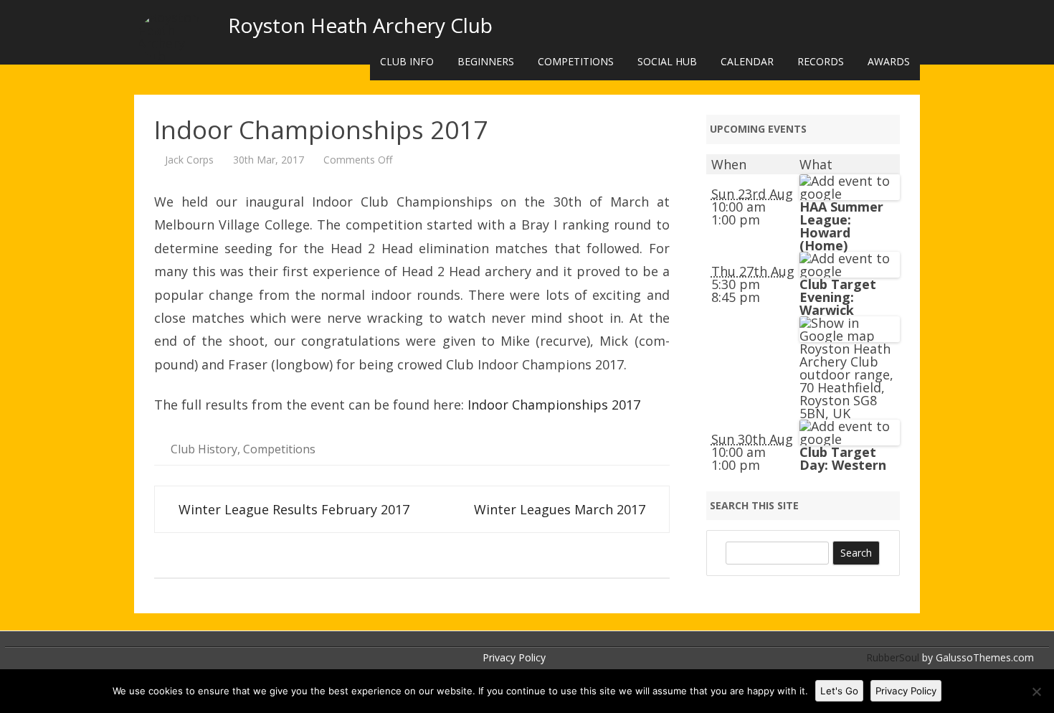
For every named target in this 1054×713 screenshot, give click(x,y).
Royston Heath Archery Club (360, 25)
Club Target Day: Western (842, 458)
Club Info (407, 61)
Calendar (747, 61)
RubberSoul (892, 657)
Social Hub (667, 61)
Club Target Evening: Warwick (837, 296)
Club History (204, 449)
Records (820, 61)
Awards (889, 61)
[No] (1036, 691)
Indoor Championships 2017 (553, 404)
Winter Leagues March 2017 (561, 509)
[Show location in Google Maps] (849, 335)
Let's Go (839, 691)
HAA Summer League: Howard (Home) (841, 226)
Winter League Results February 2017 (292, 509)
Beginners (485, 61)
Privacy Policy (514, 657)
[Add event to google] (849, 193)
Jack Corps (189, 159)
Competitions (576, 61)
